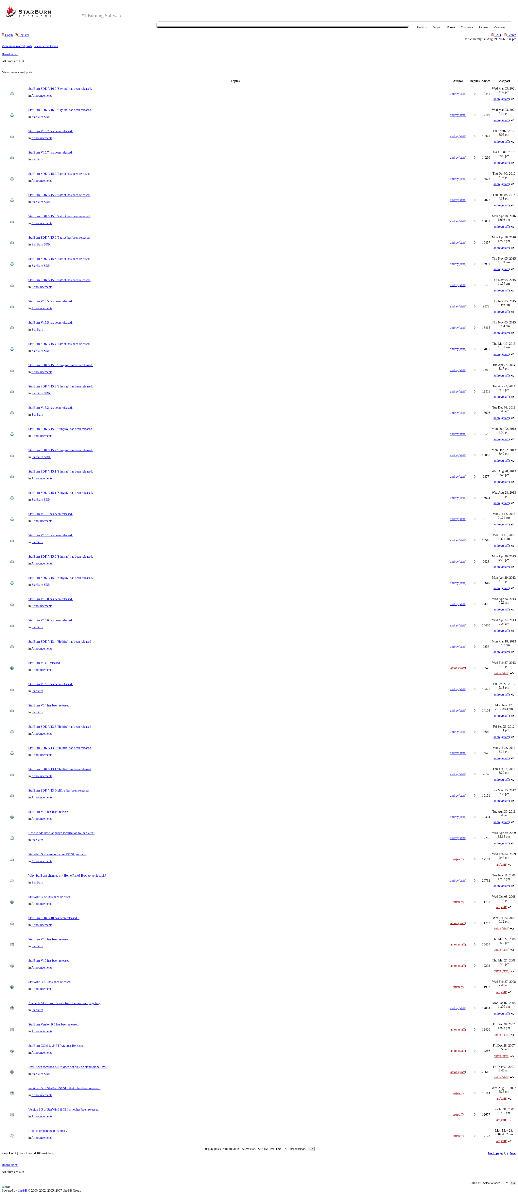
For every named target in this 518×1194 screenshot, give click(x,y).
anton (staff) (458, 668)
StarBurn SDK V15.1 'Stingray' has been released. (60, 471)
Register (23, 35)
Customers (467, 27)
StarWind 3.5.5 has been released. (49, 896)
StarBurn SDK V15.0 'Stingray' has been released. (60, 556)
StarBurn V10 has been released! (49, 939)
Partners (483, 27)
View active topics (46, 46)
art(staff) (458, 859)
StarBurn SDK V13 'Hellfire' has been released (58, 790)
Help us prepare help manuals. (47, 1130)
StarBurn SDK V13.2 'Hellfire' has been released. (60, 748)
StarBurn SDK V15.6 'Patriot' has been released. (59, 216)
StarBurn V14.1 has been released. (50, 684)
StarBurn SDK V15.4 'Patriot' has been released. (59, 344)
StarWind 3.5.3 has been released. (49, 982)
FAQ (497, 35)
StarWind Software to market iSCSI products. (57, 854)
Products (422, 27)
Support (437, 27)
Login (8, 35)
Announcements (41, 95)
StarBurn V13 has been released (48, 811)
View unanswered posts (17, 46)
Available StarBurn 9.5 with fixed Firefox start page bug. (64, 1003)
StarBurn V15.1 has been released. (50, 514)
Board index (10, 54)
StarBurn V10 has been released (48, 960)
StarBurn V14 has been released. (49, 705)
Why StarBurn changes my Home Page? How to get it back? (67, 875)
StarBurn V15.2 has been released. (50, 407)
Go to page (495, 1153)
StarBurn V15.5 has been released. (50, 301)
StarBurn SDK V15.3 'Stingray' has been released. (60, 365)
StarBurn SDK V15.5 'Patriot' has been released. (59, 258)
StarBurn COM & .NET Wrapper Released (56, 1045)
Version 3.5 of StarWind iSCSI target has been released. (63, 1109)
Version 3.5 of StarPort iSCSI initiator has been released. (64, 1088)
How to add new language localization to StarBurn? (61, 833)
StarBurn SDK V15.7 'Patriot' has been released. (59, 173)
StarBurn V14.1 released (44, 663)
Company (499, 27)
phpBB (22, 1190)
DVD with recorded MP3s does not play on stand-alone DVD (68, 1067)
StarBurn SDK (41, 116)
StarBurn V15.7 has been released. (50, 131)
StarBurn (37, 159)
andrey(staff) (458, 93)
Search (511, 35)
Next (513, 1153)
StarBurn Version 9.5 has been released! (53, 1024)
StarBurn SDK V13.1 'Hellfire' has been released (59, 769)
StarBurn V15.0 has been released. (50, 599)
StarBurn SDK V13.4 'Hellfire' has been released (59, 641)
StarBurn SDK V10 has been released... (53, 918)
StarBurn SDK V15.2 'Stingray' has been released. (60, 429)
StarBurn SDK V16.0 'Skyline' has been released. (60, 88)
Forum (451, 27)
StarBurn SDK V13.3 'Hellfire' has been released (59, 726)
